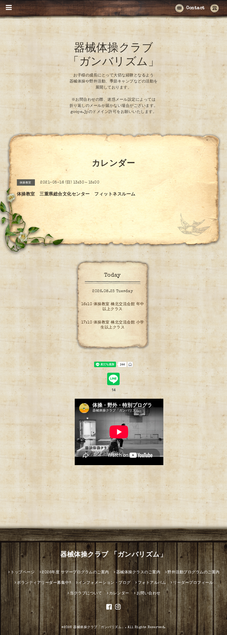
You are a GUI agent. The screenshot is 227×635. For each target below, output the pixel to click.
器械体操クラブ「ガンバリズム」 (99, 627)
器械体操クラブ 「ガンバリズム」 (113, 555)
